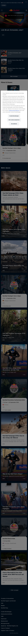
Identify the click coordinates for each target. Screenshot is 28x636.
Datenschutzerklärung (14, 110)
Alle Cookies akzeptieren (14, 119)
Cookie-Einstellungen (14, 115)
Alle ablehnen (14, 123)
